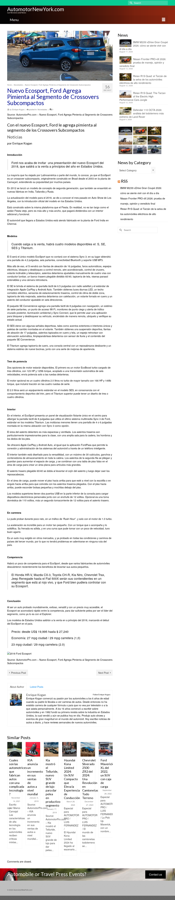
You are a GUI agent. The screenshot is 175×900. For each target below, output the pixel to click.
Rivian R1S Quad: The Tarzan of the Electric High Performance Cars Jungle (142, 96)
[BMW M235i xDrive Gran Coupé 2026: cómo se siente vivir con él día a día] (125, 131)
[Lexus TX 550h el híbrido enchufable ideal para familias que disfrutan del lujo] (139, 149)
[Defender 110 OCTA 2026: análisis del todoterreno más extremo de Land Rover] (139, 140)
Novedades (42, 109)
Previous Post (18, 672)
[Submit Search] (130, 3)
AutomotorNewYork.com (35, 9)
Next (110, 799)
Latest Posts (36, 686)
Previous (10, 799)
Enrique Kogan (18, 109)
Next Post (103, 672)
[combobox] (136, 170)
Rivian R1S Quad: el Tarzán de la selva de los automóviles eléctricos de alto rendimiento (143, 79)
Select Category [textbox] (128, 170)
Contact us (155, 874)
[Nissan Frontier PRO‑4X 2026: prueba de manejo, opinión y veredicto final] (139, 131)
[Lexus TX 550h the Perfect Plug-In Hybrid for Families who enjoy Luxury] (154, 149)
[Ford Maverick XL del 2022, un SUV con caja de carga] (87, 749)
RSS (124, 181)
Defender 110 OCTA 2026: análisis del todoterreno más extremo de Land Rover (141, 113)
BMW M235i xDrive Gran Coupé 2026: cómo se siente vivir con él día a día (143, 45)
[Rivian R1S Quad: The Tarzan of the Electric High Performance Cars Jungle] (125, 140)
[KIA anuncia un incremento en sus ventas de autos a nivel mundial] (14, 749)
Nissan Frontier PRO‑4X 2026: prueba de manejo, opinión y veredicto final (142, 62)
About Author (17, 686)
